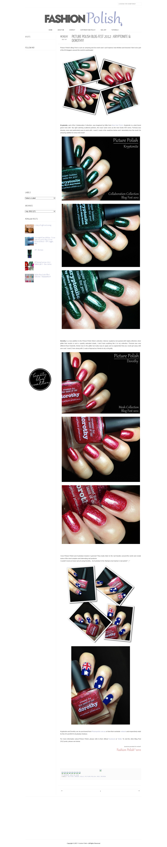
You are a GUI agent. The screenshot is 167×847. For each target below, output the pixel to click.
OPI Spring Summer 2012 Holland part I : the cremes (43, 263)
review (103, 776)
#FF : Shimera (38, 250)
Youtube (48, 4)
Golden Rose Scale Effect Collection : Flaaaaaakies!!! (42, 276)
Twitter (32, 4)
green (77, 776)
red (98, 776)
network (123, 731)
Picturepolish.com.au (99, 731)
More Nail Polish (117, 125)
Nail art (103, 30)
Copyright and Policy (87, 30)
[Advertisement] (40, 148)
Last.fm (58, 4)
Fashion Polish (82, 843)
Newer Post (61, 790)
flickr (38, 4)
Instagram (43, 4)
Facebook (27, 4)
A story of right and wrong (42, 225)
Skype (63, 4)
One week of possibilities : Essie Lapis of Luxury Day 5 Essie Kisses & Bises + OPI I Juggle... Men (44, 240)
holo (82, 776)
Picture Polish (90, 776)
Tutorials (114, 30)
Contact (72, 30)
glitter (71, 776)
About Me (61, 30)
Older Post (138, 790)
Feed (68, 4)
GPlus (53, 4)
